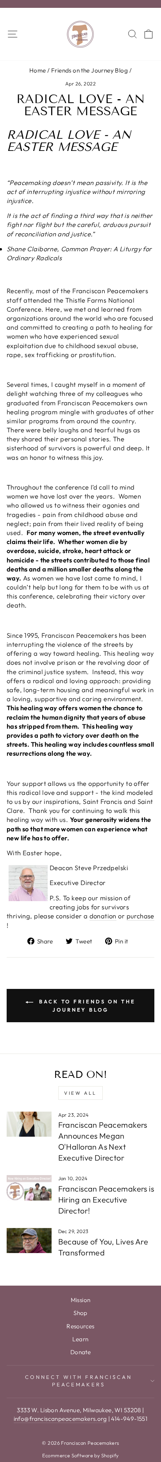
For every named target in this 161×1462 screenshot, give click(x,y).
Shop (80, 1313)
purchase (140, 916)
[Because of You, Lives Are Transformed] (29, 1240)
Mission (81, 1300)
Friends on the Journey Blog (89, 70)
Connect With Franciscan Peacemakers (78, 1381)
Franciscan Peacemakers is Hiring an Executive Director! (106, 1199)
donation (102, 916)
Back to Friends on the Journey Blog (86, 1005)
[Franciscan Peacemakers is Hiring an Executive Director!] (29, 1187)
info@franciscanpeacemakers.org (60, 1418)
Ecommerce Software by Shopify (80, 1455)
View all (80, 1093)
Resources (80, 1326)
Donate (80, 1352)
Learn (80, 1339)
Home (37, 70)
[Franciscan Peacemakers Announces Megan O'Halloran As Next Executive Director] (29, 1124)
